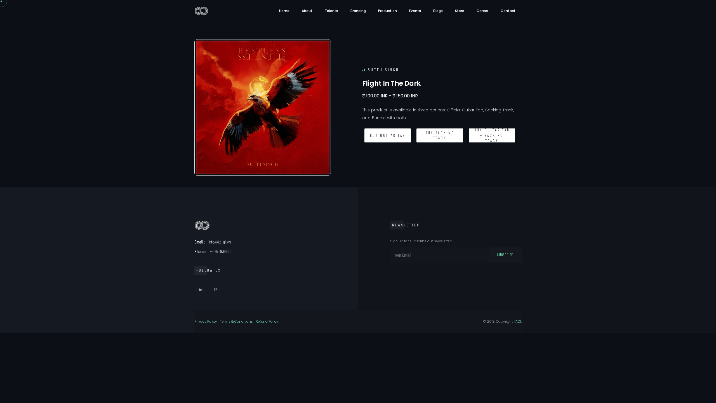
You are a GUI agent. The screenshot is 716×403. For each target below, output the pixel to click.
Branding (358, 10)
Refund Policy (267, 321)
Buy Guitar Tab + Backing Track (492, 135)
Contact (508, 10)
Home (284, 10)
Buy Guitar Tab (387, 135)
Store (459, 10)
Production (387, 10)
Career (482, 10)
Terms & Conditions (236, 321)
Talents (331, 10)
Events (415, 10)
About (307, 10)
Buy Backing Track (439, 135)
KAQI (517, 321)
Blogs (438, 10)
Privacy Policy (205, 321)
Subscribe (505, 254)
